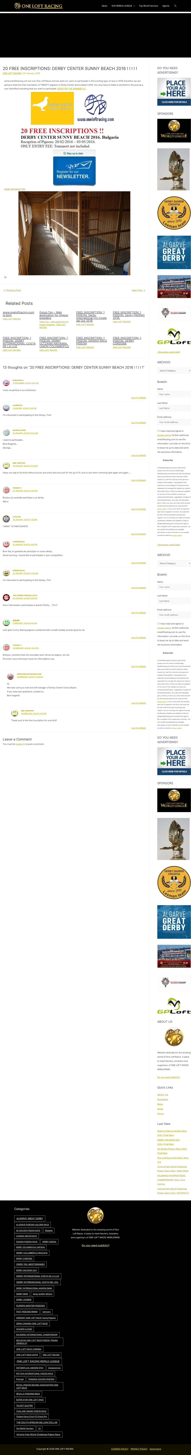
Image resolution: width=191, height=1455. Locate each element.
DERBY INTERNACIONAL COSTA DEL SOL (37, 1282)
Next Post (138, 290)
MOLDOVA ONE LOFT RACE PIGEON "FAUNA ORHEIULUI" (37, 1341)
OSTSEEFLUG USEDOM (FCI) (29, 1368)
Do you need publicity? (168, 1077)
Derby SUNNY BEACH (42, 1294)
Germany (47, 1312)
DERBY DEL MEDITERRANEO (30, 1264)
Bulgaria (49, 1230)
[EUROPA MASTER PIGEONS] (174, 286)
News (160, 1104)
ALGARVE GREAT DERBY (29, 1218)
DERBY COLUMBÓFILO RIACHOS (31, 1253)
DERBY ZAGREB (23, 1299)
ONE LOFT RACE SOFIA (27, 1355)
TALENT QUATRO (24, 1405)
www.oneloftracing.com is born (18, 314)
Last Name (162, 403)
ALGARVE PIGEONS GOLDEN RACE (32, 1224)
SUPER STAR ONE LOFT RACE (30, 1400)
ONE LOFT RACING (12, 73)
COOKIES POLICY (119, 1449)
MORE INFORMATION (14, 189)
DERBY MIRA (22, 1294)
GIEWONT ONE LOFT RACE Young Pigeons (36, 1318)
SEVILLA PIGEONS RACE (28, 1394)
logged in (20, 744)
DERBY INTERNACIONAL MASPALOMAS (34, 1288)
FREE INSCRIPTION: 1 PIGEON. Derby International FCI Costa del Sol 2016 (91, 316)
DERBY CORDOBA (24, 1258)
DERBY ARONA (49, 1241)
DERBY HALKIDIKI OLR (26, 1270)
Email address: (164, 417)
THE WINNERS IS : (77, 88)
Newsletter (162, 1099)
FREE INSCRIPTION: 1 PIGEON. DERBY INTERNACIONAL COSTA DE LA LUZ (19, 342)
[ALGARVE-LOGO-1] (174, 252)
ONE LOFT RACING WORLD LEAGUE (38, 1361)
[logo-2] (174, 313)
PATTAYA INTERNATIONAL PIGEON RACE (34, 1373)
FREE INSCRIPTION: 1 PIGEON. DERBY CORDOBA (127, 340)
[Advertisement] (95, 32)
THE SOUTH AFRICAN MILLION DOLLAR (36, 1422)
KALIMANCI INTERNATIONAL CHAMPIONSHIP (37, 1335)
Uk (39, 1428)
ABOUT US (162, 1094)
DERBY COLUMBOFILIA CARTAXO (30, 1247)
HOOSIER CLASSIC (24, 1329)
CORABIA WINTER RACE (26, 1236)
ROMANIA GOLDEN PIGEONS (41, 1379)
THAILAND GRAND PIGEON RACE (31, 1411)
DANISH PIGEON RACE (26, 1241)
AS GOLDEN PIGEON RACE (28, 1230)
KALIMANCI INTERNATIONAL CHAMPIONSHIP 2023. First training (171, 1179)
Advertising (155, 1449)
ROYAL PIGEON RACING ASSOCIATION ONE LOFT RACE (37, 1386)
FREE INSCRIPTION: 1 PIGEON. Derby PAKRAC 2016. (129, 315)
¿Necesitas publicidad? (168, 352)
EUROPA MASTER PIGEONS (30, 1305)
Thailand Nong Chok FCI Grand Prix (31, 1416)
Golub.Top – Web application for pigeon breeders (53, 315)
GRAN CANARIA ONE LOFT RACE (32, 1323)
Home (160, 1109)
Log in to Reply (138, 397)
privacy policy (164, 435)
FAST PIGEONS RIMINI (27, 1311)
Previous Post (12, 290)
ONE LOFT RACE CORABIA (28, 1349)
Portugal (20, 1379)
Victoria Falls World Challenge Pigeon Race (38, 1434)
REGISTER (62, 88)
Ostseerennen (54, 1368)
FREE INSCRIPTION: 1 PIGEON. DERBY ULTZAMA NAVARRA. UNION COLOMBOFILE (54, 342)
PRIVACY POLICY (139, 1449)
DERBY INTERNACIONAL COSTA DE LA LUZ (37, 1276)
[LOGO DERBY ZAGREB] (174, 212)
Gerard (16, 620)
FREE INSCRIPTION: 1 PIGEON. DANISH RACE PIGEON (91, 340)
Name (160, 389)
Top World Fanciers (24, 1428)
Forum (160, 1113)
